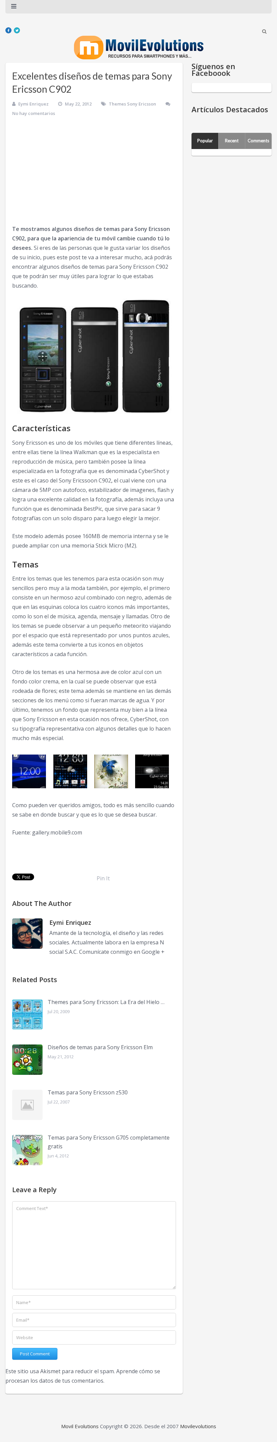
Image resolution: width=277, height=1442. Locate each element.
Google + (153, 951)
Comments (258, 140)
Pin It (103, 878)
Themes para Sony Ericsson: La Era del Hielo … (106, 1002)
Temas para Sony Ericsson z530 (88, 1092)
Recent (231, 140)
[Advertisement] (94, 173)
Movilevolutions (198, 1426)
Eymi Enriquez (33, 104)
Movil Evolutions (80, 1426)
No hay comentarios (33, 113)
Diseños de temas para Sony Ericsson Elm (100, 1047)
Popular (205, 140)
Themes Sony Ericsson (132, 104)
